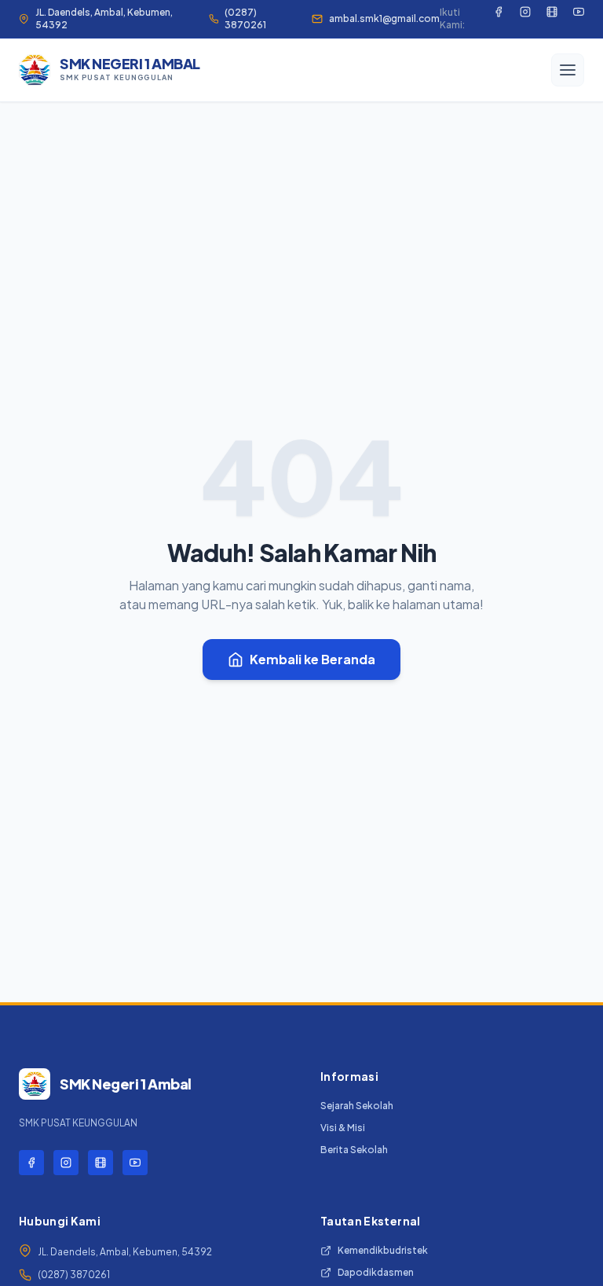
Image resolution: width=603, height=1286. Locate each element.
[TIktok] (551, 18)
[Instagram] (525, 18)
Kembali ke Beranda (312, 659)
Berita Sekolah (354, 1150)
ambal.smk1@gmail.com (384, 18)
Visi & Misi (342, 1128)
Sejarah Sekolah (356, 1105)
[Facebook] (498, 18)
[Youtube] (578, 18)
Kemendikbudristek (383, 1250)
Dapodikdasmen (376, 1272)
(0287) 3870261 (245, 18)
